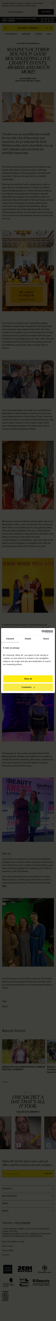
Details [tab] (28, 639)
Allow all (28, 679)
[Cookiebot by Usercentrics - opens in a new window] (41, 631)
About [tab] (46, 639)
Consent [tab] (10, 639)
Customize (27, 687)
